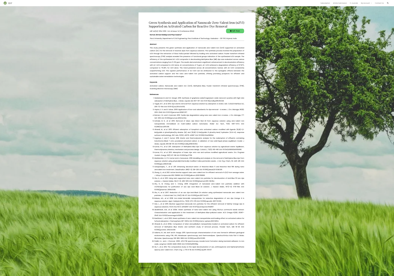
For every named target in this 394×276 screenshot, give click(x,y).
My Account (365, 3)
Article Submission (340, 3)
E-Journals (354, 3)
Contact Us (379, 3)
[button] (388, 3)
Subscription (325, 3)
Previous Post (145, 268)
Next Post (250, 268)
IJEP (10, 3)
